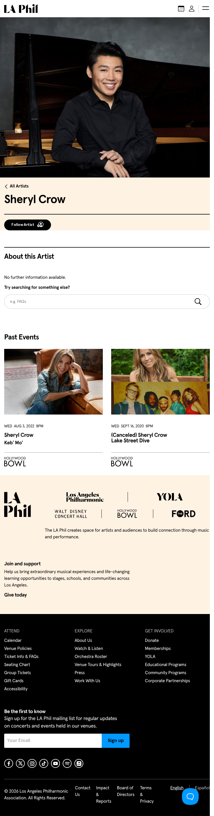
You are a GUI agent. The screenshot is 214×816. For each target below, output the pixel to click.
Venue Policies (18, 649)
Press (80, 673)
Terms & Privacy (147, 795)
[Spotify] (67, 763)
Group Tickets (17, 673)
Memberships (158, 649)
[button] (205, 9)
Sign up (116, 740)
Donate (152, 640)
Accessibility (16, 689)
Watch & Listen (89, 649)
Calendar (13, 640)
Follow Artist (22, 225)
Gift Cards (13, 681)
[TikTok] (43, 763)
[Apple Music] (78, 763)
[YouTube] (55, 763)
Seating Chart (17, 665)
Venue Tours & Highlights (98, 665)
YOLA (150, 657)
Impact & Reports (103, 795)
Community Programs (165, 673)
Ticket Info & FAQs (21, 657)
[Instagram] (32, 763)
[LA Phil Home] (21, 8)
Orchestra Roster (91, 657)
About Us (83, 640)
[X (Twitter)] (20, 763)
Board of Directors (125, 791)
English (176, 788)
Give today (15, 595)
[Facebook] (8, 763)
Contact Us (83, 791)
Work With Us (87, 681)
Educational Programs (165, 665)
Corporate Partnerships (167, 681)
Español (202, 788)
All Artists (19, 186)
